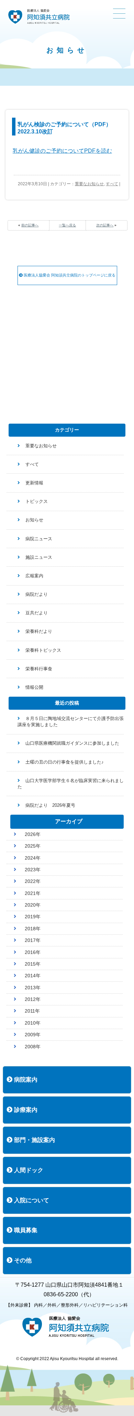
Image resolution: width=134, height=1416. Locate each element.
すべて (112, 183)
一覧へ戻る (67, 225)
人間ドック (27, 1170)
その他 (22, 1260)
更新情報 (34, 482)
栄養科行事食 (38, 668)
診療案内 (24, 1110)
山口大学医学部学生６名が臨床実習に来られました (71, 783)
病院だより (36, 594)
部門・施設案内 (33, 1140)
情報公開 (34, 687)
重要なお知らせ (89, 183)
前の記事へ (29, 225)
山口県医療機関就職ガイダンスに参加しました (72, 743)
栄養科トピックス (43, 650)
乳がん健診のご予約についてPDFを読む (62, 151)
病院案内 (24, 1079)
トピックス (36, 501)
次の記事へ (104, 225)
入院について (30, 1200)
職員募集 (24, 1230)
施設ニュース (38, 557)
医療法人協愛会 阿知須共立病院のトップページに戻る (69, 275)
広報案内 (34, 575)
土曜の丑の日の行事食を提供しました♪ (64, 762)
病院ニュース (38, 538)
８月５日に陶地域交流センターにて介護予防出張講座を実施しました (71, 721)
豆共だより (36, 612)
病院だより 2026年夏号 (50, 805)
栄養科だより (38, 631)
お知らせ (34, 519)
